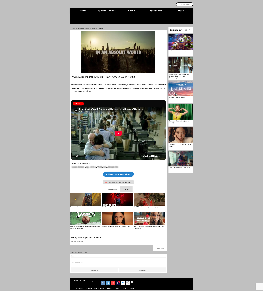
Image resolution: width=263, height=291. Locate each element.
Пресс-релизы (99, 288)
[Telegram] (108, 283)
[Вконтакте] (103, 283)
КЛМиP (81, 281)
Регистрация (142, 270)
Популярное (112, 189)
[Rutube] (118, 283)
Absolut (101, 28)
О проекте (79, 288)
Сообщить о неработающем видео (119, 182)
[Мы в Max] (128, 283)
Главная (82, 10)
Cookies (123, 288)
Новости (131, 10)
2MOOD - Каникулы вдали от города (146, 207)
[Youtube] (113, 283)
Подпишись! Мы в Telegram (120, 174)
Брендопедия (156, 10)
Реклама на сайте (113, 288)
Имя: (72, 256)
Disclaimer (88, 288)
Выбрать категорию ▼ (180, 30)
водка (74, 241)
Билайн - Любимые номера (79, 207)
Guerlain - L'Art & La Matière (111, 207)
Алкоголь (94, 28)
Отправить (94, 270)
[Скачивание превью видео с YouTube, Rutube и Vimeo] (123, 283)
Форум (181, 10)
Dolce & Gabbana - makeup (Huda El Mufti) (116, 226)
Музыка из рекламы (107, 10)
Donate (131, 288)
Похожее (126, 189)
